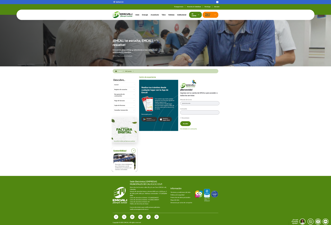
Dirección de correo (186, 99)
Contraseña (183, 109)
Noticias (171, 15)
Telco (164, 15)
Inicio (137, 15)
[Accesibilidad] (318, 222)
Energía (145, 15)
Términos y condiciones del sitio (180, 192)
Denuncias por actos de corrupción (181, 202)
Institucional (181, 15)
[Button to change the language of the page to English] (217, 2)
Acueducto (155, 15)
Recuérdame (185, 118)
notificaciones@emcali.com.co (139, 209)
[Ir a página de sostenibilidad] (133, 151)
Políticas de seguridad (177, 195)
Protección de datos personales (180, 197)
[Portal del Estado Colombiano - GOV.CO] (118, 2)
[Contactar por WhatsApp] (310, 222)
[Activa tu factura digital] (124, 130)
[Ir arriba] (325, 222)
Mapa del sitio (174, 200)
